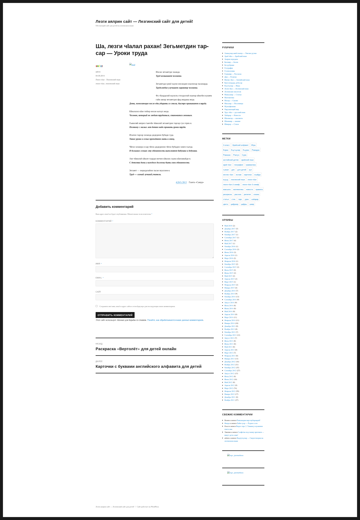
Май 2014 (228, 311)
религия (247, 194)
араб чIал (227, 164)
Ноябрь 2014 (229, 293)
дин (233, 169)
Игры (253, 145)
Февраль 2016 (229, 261)
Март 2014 (228, 317)
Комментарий (104, 221)
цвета (225, 204)
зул (250, 169)
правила (259, 189)
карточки (248, 174)
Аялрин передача (231, 59)
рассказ (238, 194)
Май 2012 (228, 382)
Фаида (227, 423)
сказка (256, 194)
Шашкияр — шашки (232, 121)
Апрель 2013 (229, 349)
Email (100, 277)
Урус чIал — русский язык (234, 112)
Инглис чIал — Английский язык (237, 80)
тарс (240, 199)
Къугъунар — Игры (232, 85)
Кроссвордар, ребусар (233, 82)
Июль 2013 (228, 341)
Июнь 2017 (228, 240)
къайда (257, 174)
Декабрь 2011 (229, 397)
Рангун (236, 154)
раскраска (227, 194)
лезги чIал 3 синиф (250, 184)
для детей (241, 169)
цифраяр (234, 204)
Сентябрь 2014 (230, 299)
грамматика (251, 164)
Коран (225, 150)
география (238, 164)
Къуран (246, 150)
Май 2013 (228, 347)
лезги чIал (100, 83)
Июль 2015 (228, 270)
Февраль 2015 (229, 284)
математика (238, 189)
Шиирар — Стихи (231, 124)
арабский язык (247, 159)
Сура (244, 154)
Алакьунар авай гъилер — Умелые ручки (240, 53)
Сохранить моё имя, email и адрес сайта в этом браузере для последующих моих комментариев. (137, 306)
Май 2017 (228, 243)
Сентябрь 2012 (230, 370)
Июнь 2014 (228, 308)
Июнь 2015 (228, 273)
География (228, 68)
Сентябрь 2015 (230, 267)
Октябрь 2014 (229, 296)
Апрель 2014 (229, 314)
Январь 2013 (229, 358)
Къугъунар (235, 150)
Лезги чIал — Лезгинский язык (236, 88)
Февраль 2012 (229, 391)
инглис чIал (228, 174)
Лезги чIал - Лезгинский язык (108, 79)
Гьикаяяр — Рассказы (232, 74)
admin (98, 71)
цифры (244, 204)
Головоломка (229, 71)
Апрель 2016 (229, 255)
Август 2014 (229, 302)
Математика (229, 97)
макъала (226, 189)
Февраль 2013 (229, 355)
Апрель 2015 (229, 279)
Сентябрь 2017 (230, 237)
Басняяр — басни (231, 62)
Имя (99, 263)
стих (233, 199)
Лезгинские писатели (232, 91)
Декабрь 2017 (229, 228)
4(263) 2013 (181, 182)
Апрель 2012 (229, 385)
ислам (238, 174)
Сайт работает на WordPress (148, 506)
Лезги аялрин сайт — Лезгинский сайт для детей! (144, 21)
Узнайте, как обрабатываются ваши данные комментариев (175, 319)
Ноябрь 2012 (229, 364)
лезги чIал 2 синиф (231, 184)
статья (226, 199)
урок (247, 199)
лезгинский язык (113, 83)
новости (249, 189)
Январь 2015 (229, 287)
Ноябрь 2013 (229, 329)
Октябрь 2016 (229, 246)
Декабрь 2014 (229, 290)
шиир (252, 204)
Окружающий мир (231, 109)
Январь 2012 (229, 394)
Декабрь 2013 (229, 326)
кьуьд (225, 179)
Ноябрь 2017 (229, 231)
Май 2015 (228, 276)
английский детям (230, 159)
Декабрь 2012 (229, 361)
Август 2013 (229, 338)
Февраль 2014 (229, 320)
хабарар (254, 199)
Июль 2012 (228, 376)
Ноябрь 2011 (229, 400)
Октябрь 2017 (229, 234)
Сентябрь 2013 (230, 335)
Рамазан (226, 154)
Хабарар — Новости (232, 115)
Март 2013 (228, 352)
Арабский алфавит (240, 145)
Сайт (98, 291)
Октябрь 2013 (229, 332)
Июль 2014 (228, 305)
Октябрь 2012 (229, 367)
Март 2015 (228, 282)
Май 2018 (228, 225)
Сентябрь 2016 (230, 249)
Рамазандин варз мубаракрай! (248, 420)
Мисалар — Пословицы (233, 103)
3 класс (226, 145)
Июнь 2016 (228, 252)
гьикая (226, 169)
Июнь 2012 (228, 379)
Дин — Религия (230, 77)
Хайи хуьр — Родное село (247, 423)
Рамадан (255, 150)
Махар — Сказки (231, 100)
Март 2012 (228, 388)
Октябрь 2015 (229, 264)
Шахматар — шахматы (233, 118)
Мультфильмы (230, 106)
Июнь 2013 (228, 344)
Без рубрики (229, 65)
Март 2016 (228, 258)
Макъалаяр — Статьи (232, 94)
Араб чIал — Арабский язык (235, 56)
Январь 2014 (229, 323)
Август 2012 (229, 373)
